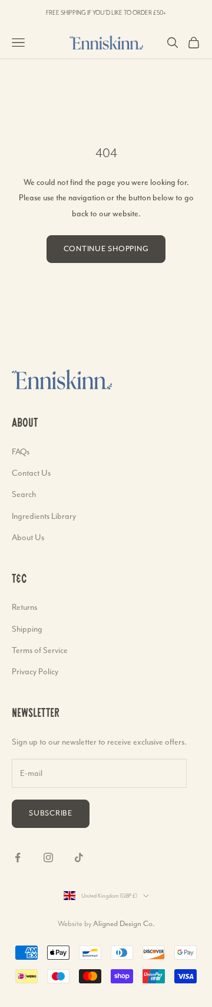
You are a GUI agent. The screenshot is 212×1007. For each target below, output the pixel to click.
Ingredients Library (44, 516)
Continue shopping (106, 248)
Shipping (27, 628)
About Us (28, 537)
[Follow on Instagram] (48, 857)
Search (24, 494)
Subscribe (50, 813)
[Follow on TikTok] (79, 857)
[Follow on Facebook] (18, 857)
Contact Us (31, 472)
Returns (24, 607)
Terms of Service (40, 650)
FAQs (20, 451)
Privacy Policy (35, 671)
